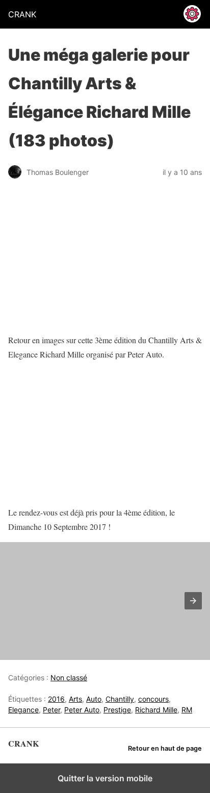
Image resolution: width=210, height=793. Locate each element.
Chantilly (120, 699)
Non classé (68, 677)
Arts (75, 699)
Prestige (117, 709)
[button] (193, 600)
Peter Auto (81, 709)
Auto (93, 699)
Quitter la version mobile (105, 778)
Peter (51, 709)
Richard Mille (156, 709)
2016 (56, 699)
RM (186, 709)
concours (153, 699)
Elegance (23, 709)
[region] (72, 433)
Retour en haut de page (165, 748)
